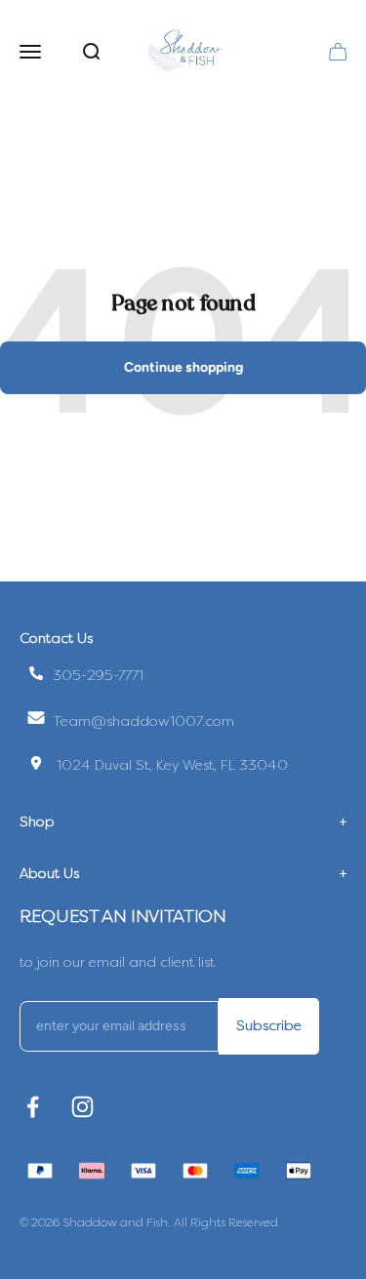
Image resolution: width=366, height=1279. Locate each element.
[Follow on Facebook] (33, 1107)
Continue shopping (183, 367)
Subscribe (269, 1026)
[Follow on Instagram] (82, 1107)
